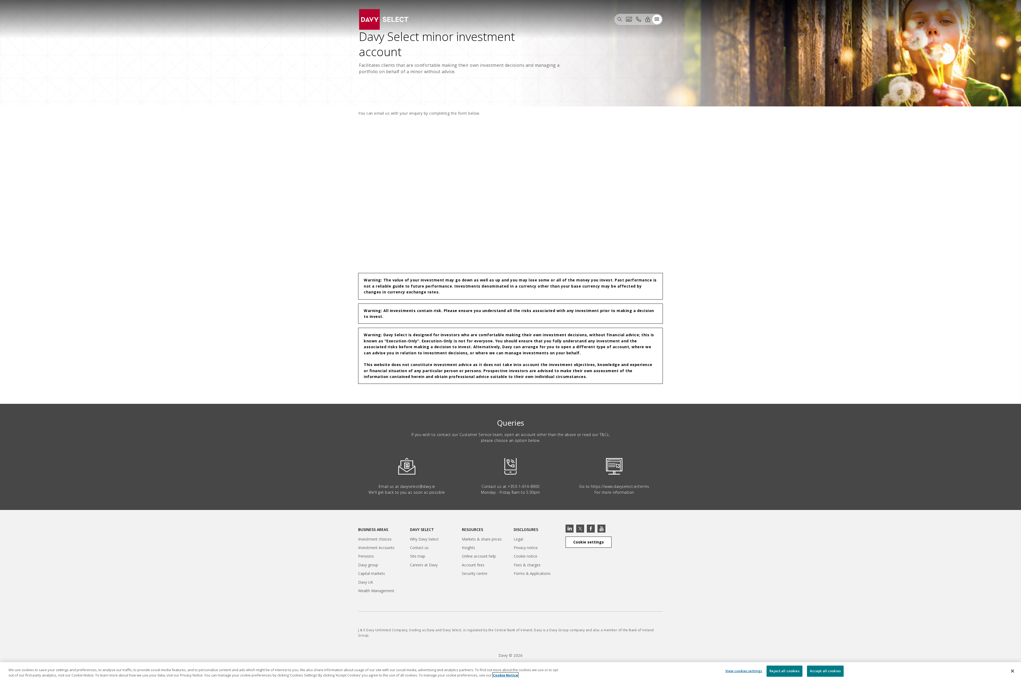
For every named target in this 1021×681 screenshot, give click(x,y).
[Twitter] (580, 529)
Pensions (366, 556)
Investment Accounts (376, 547)
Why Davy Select (424, 539)
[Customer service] (638, 19)
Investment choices (375, 539)
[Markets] (629, 19)
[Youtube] (601, 529)
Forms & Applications (532, 573)
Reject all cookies (784, 670)
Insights (468, 547)
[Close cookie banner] (1012, 671)
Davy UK (365, 583)
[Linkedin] (570, 529)
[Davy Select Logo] (383, 18)
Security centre (474, 573)
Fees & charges (527, 564)
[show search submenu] (620, 19)
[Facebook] (591, 529)
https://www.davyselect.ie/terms (620, 486)
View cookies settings (743, 670)
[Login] (648, 19)
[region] (510, 671)
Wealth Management (376, 591)
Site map (417, 556)
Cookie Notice (505, 675)
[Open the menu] (657, 19)
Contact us (419, 547)
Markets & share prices (482, 539)
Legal (518, 539)
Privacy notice (526, 547)
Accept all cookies (825, 670)
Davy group (368, 565)
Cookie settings (588, 542)
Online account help (479, 556)
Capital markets (371, 574)
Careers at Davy (424, 564)
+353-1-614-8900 (523, 486)
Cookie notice (525, 556)
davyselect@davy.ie (417, 486)
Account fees (473, 564)
